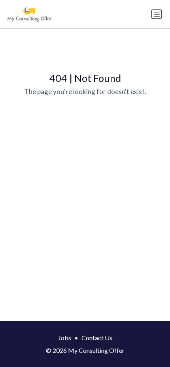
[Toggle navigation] (156, 14)
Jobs (64, 337)
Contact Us (96, 337)
